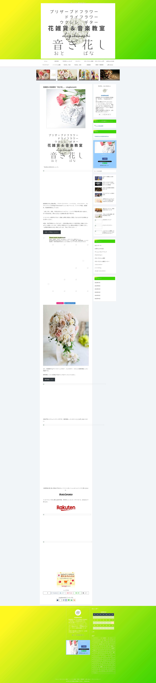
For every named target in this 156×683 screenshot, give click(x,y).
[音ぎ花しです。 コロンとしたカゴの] (71, 249)
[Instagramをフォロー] (66, 600)
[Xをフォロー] (60, 600)
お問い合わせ (87, 679)
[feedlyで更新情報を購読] (71, 600)
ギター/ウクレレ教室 (64, 679)
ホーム (57, 679)
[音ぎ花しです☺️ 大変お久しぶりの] (48, 272)
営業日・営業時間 (80, 679)
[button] (85, 593)
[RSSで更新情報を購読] (74, 600)
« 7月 (93, 631)
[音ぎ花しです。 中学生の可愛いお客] (60, 249)
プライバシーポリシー (96, 679)
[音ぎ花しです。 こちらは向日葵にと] (83, 249)
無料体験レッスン (49, 379)
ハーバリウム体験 (72, 679)
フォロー (105, 158)
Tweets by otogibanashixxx (102, 136)
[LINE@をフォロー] (69, 600)
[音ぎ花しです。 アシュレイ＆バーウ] (83, 260)
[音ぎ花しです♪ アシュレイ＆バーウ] (71, 260)
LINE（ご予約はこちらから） (52, 232)
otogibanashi (105, 95)
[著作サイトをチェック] (57, 600)
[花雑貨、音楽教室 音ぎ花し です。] (71, 272)
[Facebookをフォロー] (63, 600)
